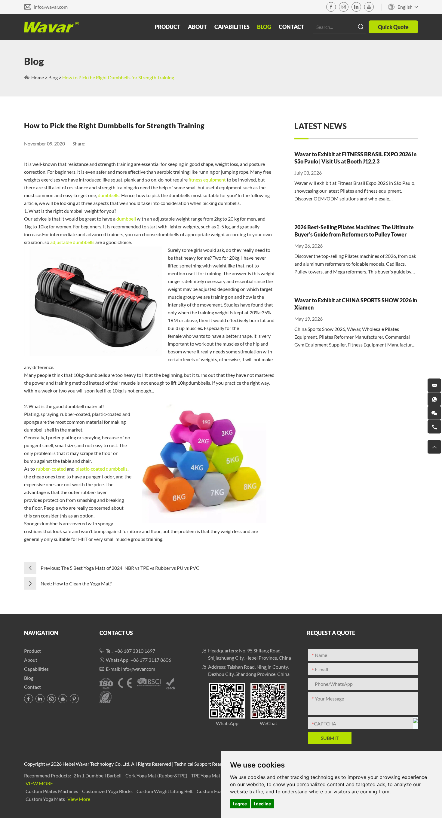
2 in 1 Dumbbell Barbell (97, 775)
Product (167, 26)
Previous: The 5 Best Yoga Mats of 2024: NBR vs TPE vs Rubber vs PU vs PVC (120, 568)
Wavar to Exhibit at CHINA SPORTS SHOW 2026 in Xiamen (355, 304)
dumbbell (126, 218)
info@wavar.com (51, 7)
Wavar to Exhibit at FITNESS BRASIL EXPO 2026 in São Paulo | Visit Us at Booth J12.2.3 (355, 158)
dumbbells (108, 195)
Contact (291, 26)
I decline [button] (262, 803)
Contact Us (116, 633)
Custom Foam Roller (218, 791)
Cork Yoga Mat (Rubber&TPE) (156, 775)
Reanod (220, 764)
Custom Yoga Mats (46, 799)
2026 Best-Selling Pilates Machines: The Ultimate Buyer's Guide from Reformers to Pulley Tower (354, 231)
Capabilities (232, 26)
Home (37, 77)
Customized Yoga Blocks (108, 791)
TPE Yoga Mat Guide (213, 775)
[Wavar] (51, 27)
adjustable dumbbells (72, 242)
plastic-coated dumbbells (101, 469)
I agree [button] (240, 803)
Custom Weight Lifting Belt (165, 791)
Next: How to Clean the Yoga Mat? (76, 583)
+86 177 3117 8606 (150, 660)
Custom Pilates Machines (52, 791)
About (197, 26)
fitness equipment (207, 179)
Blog (264, 26)
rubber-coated (51, 469)
